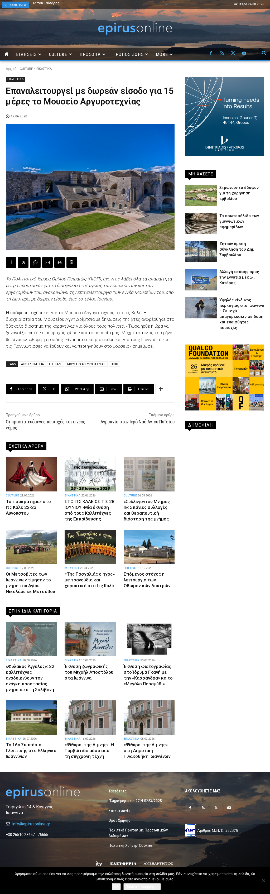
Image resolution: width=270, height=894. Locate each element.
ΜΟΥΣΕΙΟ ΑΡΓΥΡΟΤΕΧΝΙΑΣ (86, 364)
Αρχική (11, 69)
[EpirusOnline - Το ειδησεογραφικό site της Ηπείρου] (135, 28)
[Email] (47, 262)
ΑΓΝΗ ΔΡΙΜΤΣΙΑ (32, 364)
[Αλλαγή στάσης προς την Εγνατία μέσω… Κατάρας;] (201, 279)
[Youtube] (244, 53)
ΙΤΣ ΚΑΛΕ (55, 364)
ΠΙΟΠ (114, 364)
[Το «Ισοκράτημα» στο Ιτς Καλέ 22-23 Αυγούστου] (31, 474)
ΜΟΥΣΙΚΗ (72, 568)
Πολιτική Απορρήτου (142, 887)
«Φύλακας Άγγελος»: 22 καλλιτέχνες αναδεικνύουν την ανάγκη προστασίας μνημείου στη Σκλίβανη (30, 678)
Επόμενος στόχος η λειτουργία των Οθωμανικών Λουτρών (147, 579)
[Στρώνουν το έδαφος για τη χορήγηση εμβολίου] (201, 195)
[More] (160, 389)
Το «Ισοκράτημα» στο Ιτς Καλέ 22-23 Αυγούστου (28, 507)
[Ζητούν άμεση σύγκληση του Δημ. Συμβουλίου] (201, 251)
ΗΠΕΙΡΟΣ (130, 568)
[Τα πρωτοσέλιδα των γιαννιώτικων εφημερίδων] (201, 223)
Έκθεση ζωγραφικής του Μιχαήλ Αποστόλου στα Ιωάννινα (89, 672)
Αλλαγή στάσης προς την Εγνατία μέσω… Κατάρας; (239, 277)
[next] (175, 4)
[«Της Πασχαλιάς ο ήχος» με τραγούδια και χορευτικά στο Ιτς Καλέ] (90, 547)
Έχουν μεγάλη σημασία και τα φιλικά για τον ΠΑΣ (71, 3)
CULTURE (26, 69)
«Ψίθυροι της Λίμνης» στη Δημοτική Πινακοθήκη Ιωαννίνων (147, 750)
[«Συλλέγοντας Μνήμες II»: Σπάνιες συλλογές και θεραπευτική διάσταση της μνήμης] (149, 474)
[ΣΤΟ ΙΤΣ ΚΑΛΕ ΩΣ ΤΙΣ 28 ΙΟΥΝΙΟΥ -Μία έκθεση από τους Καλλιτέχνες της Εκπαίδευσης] (90, 474)
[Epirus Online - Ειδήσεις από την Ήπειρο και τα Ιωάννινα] (45, 792)
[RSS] (222, 53)
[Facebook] (211, 53)
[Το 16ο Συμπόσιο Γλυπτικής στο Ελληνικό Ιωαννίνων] (31, 717)
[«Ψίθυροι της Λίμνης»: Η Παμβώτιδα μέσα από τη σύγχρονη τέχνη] (90, 717)
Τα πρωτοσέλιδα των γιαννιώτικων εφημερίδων (239, 221)
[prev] (166, 4)
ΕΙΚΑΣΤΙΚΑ (44, 69)
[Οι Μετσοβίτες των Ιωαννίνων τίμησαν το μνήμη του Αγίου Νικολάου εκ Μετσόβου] (31, 547)
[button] (264, 53)
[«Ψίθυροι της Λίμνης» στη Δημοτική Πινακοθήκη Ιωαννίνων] (149, 717)
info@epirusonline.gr (31, 823)
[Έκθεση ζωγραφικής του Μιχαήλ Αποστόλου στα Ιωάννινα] (90, 639)
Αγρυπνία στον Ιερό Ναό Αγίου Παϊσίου (137, 421)
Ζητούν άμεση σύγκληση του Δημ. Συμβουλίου (237, 249)
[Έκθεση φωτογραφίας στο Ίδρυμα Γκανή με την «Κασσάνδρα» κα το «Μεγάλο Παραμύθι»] (149, 639)
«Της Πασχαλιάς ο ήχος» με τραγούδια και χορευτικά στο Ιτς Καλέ (90, 579)
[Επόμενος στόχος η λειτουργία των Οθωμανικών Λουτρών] (149, 547)
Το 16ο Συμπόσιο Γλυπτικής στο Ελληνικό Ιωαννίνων (31, 750)
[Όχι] (263, 880)
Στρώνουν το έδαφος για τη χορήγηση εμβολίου (239, 193)
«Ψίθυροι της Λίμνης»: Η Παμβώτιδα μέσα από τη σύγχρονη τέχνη (89, 750)
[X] (233, 53)
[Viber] (71, 262)
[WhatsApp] (35, 262)
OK (116, 887)
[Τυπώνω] (59, 262)
